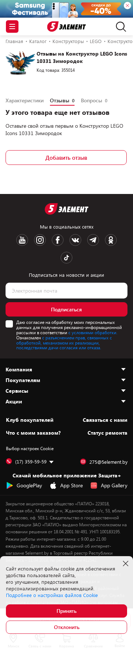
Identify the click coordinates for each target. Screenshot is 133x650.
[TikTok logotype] (66, 258)
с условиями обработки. (92, 332)
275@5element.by (108, 462)
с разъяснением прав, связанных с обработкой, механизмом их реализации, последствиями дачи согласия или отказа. (64, 343)
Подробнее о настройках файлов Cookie (52, 595)
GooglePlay (29, 485)
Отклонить (66, 626)
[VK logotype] (75, 240)
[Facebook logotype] (58, 240)
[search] (119, 26)
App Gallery (114, 485)
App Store (71, 485)
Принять (66, 610)
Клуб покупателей (30, 420)
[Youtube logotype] (22, 240)
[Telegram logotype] (93, 240)
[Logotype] (66, 26)
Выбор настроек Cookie (30, 448)
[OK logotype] (111, 240)
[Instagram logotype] (40, 240)
